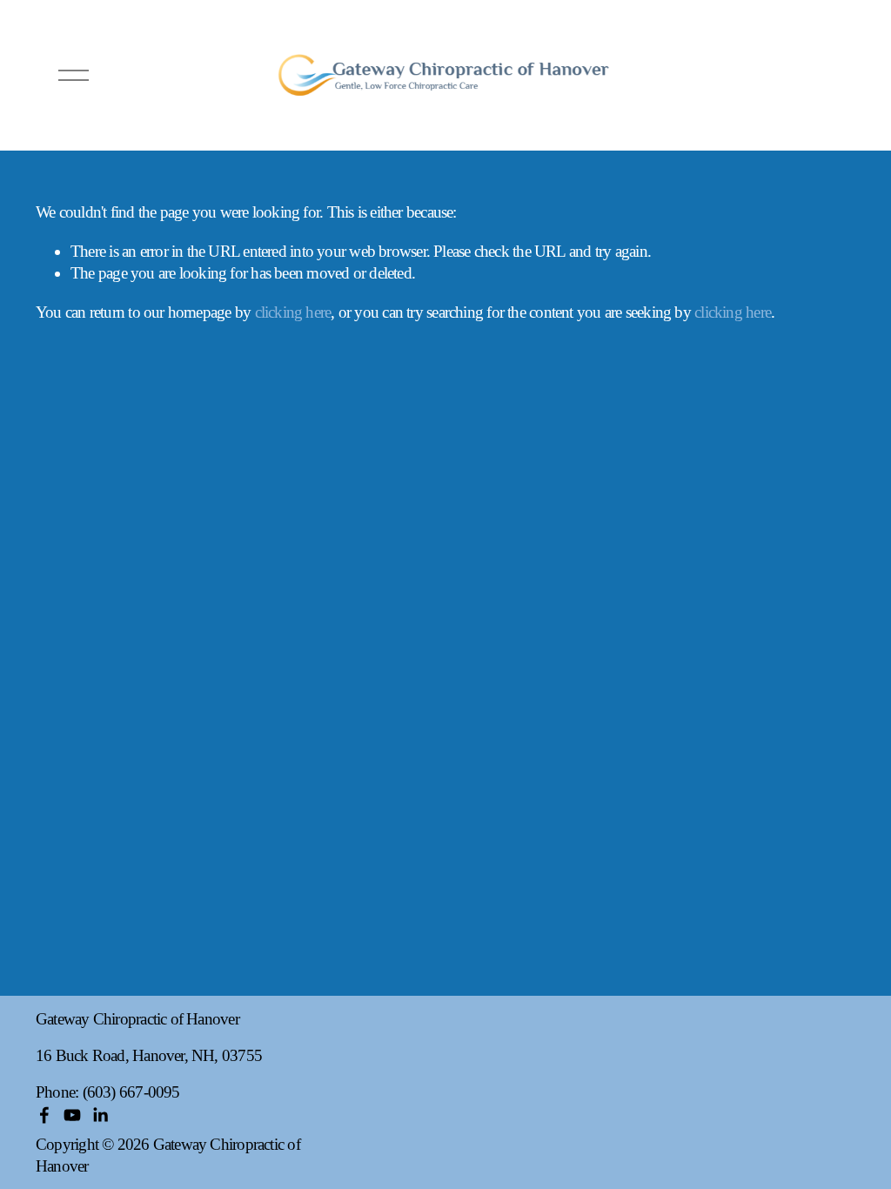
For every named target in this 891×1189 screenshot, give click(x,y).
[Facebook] (44, 1115)
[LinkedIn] (100, 1115)
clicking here (293, 312)
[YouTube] (72, 1115)
